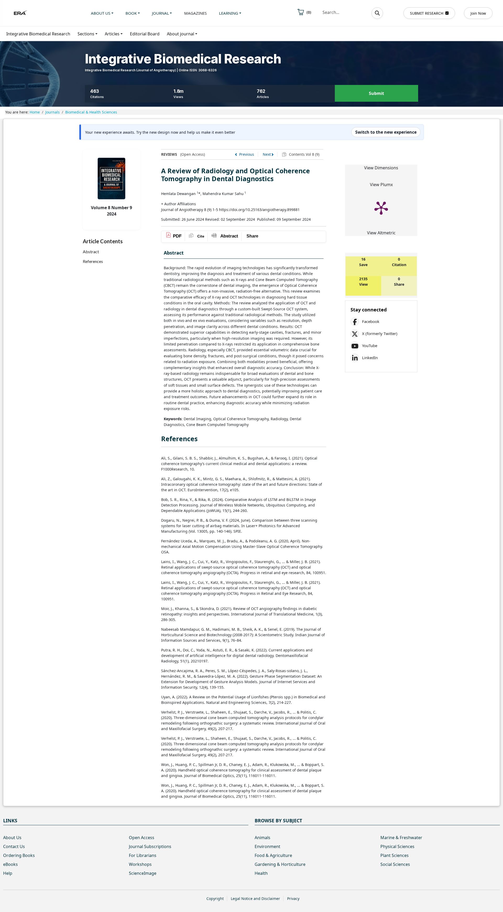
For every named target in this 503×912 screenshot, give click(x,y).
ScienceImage (142, 873)
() (309, 12)
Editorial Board (145, 34)
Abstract (91, 251)
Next (267, 154)
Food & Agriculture (273, 855)
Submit (376, 93)
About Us (12, 837)
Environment (267, 846)
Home (35, 112)
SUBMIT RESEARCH (426, 13)
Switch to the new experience (386, 132)
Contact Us (14, 846)
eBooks (10, 864)
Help (7, 873)
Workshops (140, 864)
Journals (52, 112)
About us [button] (100, 13)
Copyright (215, 898)
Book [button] (131, 13)
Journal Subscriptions (150, 846)
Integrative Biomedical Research (38, 34)
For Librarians (142, 855)
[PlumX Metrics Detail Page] (381, 207)
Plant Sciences (394, 855)
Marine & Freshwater (401, 837)
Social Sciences (395, 864)
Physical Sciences (397, 846)
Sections (86, 34)
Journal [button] (160, 13)
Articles (112, 34)
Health (261, 873)
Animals (262, 837)
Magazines (195, 13)
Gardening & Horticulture (280, 864)
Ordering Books (19, 855)
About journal (180, 34)
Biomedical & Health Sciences (91, 112)
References (93, 261)
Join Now (478, 13)
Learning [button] (228, 13)
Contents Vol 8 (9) (303, 154)
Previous (246, 154)
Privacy (293, 898)
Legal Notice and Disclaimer (255, 898)
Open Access (141, 837)
